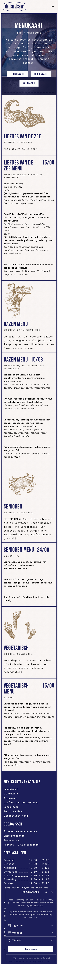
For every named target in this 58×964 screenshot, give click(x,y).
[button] (52, 6)
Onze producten (14, 835)
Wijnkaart (10, 797)
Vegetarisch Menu (16, 815)
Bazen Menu (11, 806)
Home (19, 33)
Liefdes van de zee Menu (21, 802)
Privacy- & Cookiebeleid (21, 844)
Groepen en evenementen (20, 831)
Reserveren (11, 840)
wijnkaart (29, 83)
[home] (24, 6)
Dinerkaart (41, 74)
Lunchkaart (18, 74)
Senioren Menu (13, 811)
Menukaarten (34, 33)
